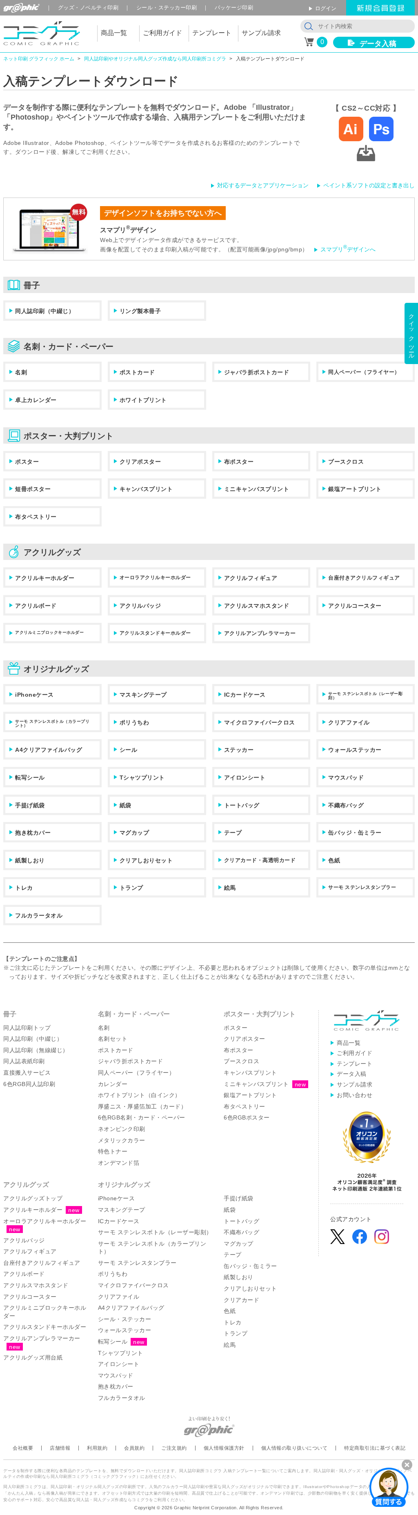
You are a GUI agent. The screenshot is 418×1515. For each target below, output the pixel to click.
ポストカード (137, 372)
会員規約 (134, 1448)
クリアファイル (349, 722)
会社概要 (23, 1448)
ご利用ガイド (354, 1053)
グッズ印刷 (88, 7)
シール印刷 (166, 7)
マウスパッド (346, 777)
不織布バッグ (346, 805)
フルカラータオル (38, 915)
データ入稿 (378, 44)
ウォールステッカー (355, 749)
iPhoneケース (34, 694)
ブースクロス (346, 461)
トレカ (24, 887)
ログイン (325, 8)
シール (129, 749)
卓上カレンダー (36, 400)
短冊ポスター (33, 489)
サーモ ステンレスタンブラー (362, 887)
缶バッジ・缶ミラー (355, 832)
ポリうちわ (134, 722)
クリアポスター (140, 461)
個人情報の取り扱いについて (294, 1448)
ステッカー (239, 749)
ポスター (27, 461)
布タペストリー (36, 516)
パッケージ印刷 (234, 7)
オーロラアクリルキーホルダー (155, 577)
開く (389, 1487)
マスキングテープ (143, 694)
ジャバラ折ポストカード (256, 372)
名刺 (21, 372)
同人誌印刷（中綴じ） (44, 311)
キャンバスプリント (146, 489)
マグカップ (134, 832)
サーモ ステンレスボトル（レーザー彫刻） (365, 695)
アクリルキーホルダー (44, 578)
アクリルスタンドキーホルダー (155, 633)
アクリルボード (36, 605)
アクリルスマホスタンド (256, 605)
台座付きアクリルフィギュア (364, 578)
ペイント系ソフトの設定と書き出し (369, 185)
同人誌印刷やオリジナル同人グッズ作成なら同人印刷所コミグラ (155, 59)
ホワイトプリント (143, 400)
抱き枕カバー (33, 832)
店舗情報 (60, 1448)
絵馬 (230, 887)
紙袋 (125, 805)
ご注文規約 (174, 1448)
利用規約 (97, 1448)
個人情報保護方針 (224, 1448)
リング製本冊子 (140, 311)
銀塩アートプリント (355, 489)
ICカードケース (245, 694)
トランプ (131, 887)
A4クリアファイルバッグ (48, 749)
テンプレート (354, 1063)
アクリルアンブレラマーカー (260, 633)
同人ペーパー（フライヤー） (364, 372)
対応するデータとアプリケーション (263, 185)
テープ (233, 832)
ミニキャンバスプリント (256, 489)
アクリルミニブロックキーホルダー (49, 632)
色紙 (334, 860)
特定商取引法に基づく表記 (374, 1448)
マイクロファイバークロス (259, 722)
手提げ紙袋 (30, 805)
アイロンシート (245, 777)
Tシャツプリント (142, 777)
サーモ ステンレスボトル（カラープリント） (52, 723)
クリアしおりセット (146, 860)
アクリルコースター (355, 605)
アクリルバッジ (140, 605)
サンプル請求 (354, 1084)
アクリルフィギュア (251, 578)
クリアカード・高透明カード (260, 860)
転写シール (30, 777)
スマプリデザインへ (348, 249)
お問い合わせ (354, 1095)
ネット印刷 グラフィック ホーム (38, 59)
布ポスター (239, 461)
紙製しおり (30, 860)
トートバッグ (242, 805)
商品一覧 (348, 1043)
